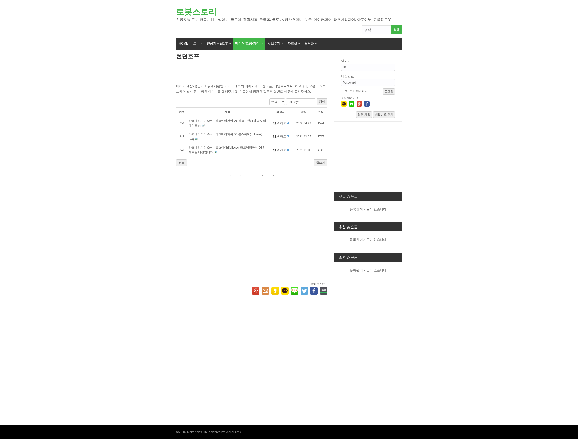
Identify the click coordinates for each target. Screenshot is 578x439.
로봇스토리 (196, 12)
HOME (183, 43)
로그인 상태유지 (356, 91)
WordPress (233, 432)
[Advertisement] (251, 72)
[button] (274, 123)
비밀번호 (347, 76)
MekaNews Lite (197, 432)
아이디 (346, 61)
